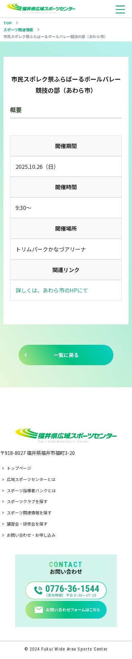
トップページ (19, 468)
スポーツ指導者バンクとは (31, 490)
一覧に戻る (66, 354)
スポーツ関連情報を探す (29, 512)
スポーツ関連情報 (18, 29)
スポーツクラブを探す (27, 501)
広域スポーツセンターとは (31, 479)
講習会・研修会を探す (27, 524)
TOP (7, 22)
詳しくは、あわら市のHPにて (52, 290)
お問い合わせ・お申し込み (31, 535)
